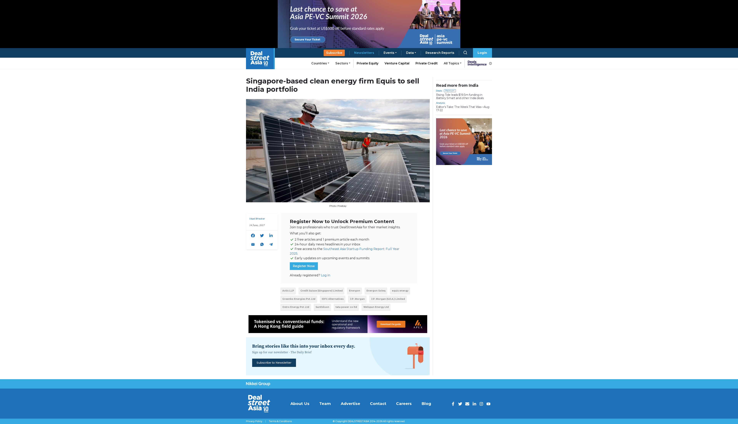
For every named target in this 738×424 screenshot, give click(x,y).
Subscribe (334, 53)
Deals (439, 90)
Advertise (350, 403)
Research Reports (440, 53)
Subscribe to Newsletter (274, 362)
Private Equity (367, 63)
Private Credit (427, 63)
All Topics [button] (451, 63)
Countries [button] (319, 63)
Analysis (440, 103)
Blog (426, 403)
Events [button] (389, 53)
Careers (404, 403)
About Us (299, 403)
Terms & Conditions (280, 421)
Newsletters (364, 53)
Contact (378, 403)
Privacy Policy (254, 421)
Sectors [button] (341, 63)
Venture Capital (397, 63)
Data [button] (410, 53)
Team (325, 403)
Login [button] (482, 53)
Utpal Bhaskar (257, 218)
